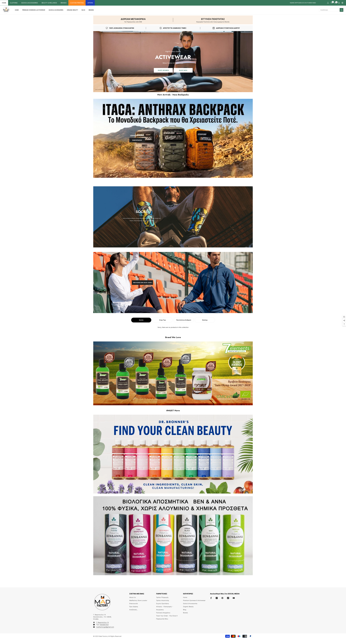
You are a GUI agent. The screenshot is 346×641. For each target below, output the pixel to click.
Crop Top (162, 320)
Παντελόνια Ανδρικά (183, 320)
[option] (173, 61)
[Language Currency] (342, 3)
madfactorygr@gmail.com (105, 627)
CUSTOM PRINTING (77, 3)
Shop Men (183, 70)
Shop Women (163, 70)
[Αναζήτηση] (331, 10)
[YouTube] (234, 598)
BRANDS (63, 3)
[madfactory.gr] (173, 138)
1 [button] (171, 89)
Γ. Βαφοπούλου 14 (102, 622)
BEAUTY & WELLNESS (49, 3)
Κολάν (141, 320)
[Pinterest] (222, 598)
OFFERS (90, 3)
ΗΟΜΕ (4, 3)
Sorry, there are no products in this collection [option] (173, 327)
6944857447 (104, 625)
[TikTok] (228, 598)
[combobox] (329, 10)
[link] (133, 20)
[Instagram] (217, 598)
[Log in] (328, 3)
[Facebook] (211, 598)
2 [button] (174, 89)
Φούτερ (204, 320)
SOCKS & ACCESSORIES (29, 3)
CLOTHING (13, 3)
